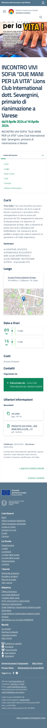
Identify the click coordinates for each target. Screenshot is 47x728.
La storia (5, 564)
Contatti (7, 183)
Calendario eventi (9, 635)
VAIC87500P (25, 699)
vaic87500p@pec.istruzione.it (13, 692)
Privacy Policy (8, 667)
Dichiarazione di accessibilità (31, 667)
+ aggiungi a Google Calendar (31, 468)
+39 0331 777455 (17, 684)
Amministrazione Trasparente (15, 663)
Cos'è (6, 164)
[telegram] (17, 673)
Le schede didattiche (10, 594)
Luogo (6, 168)
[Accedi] (43, 3)
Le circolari (6, 628)
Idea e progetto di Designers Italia (30, 717)
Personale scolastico (10, 573)
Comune (5, 536)
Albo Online (7, 638)
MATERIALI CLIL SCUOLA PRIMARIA (17, 619)
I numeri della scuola (10, 554)
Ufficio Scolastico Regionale (13, 520)
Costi (6, 178)
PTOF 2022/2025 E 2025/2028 (15, 600)
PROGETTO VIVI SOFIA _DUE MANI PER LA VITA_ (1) (24, 427)
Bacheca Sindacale (10, 631)
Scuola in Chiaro (8, 526)
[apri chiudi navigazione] (4, 11)
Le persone (6, 551)
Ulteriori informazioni (13, 188)
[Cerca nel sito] (41, 17)
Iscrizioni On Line (9, 530)
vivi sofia (15, 413)
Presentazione (8, 545)
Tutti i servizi (7, 582)
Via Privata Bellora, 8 (16, 681)
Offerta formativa (9, 591)
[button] (23, 155)
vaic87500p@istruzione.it (17, 686)
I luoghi (5, 548)
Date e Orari (9, 173)
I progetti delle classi (10, 597)
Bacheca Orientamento (12, 604)
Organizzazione (8, 561)
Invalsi (4, 533)
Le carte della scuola (10, 557)
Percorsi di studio (9, 579)
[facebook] (13, 673)
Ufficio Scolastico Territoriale (14, 523)
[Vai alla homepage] (11, 12)
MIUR (4, 517)
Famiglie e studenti (10, 576)
